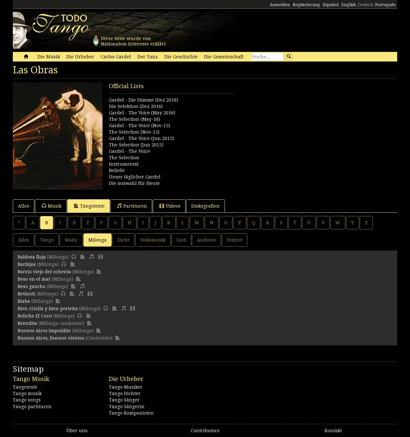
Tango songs (27, 399)
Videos (173, 206)
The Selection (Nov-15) (134, 132)
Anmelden (280, 4)
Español (331, 4)
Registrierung (306, 4)
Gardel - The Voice (129, 151)
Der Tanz (147, 56)
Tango (47, 240)
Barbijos (27, 264)
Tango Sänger (124, 399)
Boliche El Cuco (35, 315)
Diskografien (205, 206)
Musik (55, 206)
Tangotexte (92, 206)
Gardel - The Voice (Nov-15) (139, 125)
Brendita (27, 323)
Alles (23, 206)
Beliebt (117, 170)
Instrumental (124, 164)
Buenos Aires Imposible (44, 330)
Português (385, 4)
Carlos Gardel (116, 56)
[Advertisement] (301, 127)
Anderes (206, 240)
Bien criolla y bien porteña (48, 308)
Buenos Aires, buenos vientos (51, 338)
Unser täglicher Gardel (134, 176)
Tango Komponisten (131, 413)
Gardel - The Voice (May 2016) (142, 112)
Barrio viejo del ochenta (44, 271)
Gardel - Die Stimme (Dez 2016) (143, 100)
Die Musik (48, 56)
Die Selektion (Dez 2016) (136, 106)
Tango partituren (32, 406)
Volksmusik (153, 240)
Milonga (97, 240)
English (348, 4)
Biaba (24, 301)
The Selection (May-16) (134, 119)
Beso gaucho (31, 286)
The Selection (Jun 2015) (136, 144)
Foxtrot (234, 240)
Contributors (205, 430)
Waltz (71, 240)
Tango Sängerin (126, 406)
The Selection (124, 157)
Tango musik (27, 393)
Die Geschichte (181, 56)
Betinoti (26, 293)
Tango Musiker (126, 387)
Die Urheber (80, 56)
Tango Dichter (125, 393)
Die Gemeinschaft (223, 56)
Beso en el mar (34, 279)
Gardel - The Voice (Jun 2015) (141, 138)
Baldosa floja (32, 257)
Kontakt (333, 430)
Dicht (123, 240)
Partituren (135, 206)
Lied (181, 240)
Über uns (76, 430)
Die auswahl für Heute (134, 183)
